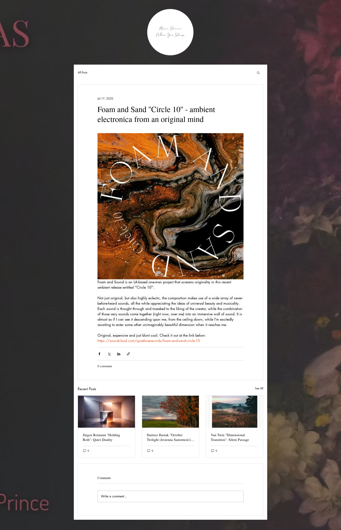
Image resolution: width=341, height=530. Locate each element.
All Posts (82, 72)
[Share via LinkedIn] (119, 354)
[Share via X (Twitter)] (109, 354)
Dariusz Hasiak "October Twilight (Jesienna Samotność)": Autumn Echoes (170, 437)
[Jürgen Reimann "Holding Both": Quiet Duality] (106, 412)
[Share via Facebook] (99, 354)
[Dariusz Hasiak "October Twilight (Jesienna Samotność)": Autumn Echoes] (170, 412)
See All (259, 388)
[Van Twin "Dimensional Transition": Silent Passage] (234, 412)
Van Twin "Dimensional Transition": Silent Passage (230, 437)
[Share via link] (128, 354)
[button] (258, 72)
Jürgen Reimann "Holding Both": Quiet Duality (101, 437)
